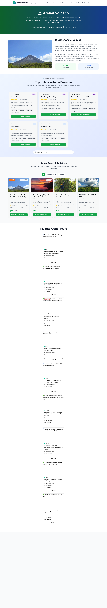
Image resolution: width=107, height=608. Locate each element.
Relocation (91, 2)
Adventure (61, 174)
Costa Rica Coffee (81, 2)
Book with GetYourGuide (17, 214)
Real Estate (63, 2)
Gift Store (71, 2)
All (43, 174)
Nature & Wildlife (51, 174)
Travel (54, 2)
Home (49, 2)
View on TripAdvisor (25, 116)
